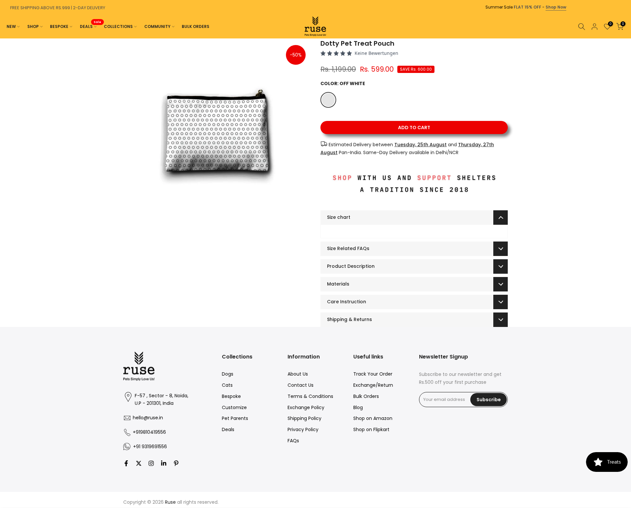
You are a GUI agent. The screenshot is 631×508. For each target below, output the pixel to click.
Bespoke (231, 396)
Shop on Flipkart (371, 429)
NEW (11, 26)
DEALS (91, 26)
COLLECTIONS (118, 26)
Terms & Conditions (310, 396)
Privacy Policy (303, 429)
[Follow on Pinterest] (176, 463)
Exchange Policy (306, 407)
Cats (227, 385)
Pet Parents (235, 418)
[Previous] (6, 38)
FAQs (293, 440)
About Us (298, 374)
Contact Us (301, 385)
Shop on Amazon (372, 418)
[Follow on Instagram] (151, 463)
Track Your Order (372, 374)
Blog (358, 407)
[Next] (624, 38)
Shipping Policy (304, 418)
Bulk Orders (366, 396)
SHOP (33, 26)
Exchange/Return (373, 385)
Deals (228, 429)
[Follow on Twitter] (139, 463)
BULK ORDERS (195, 26)
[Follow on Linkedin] (164, 463)
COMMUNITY (157, 26)
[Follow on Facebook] (126, 463)
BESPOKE (59, 26)
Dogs (227, 374)
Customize (234, 407)
